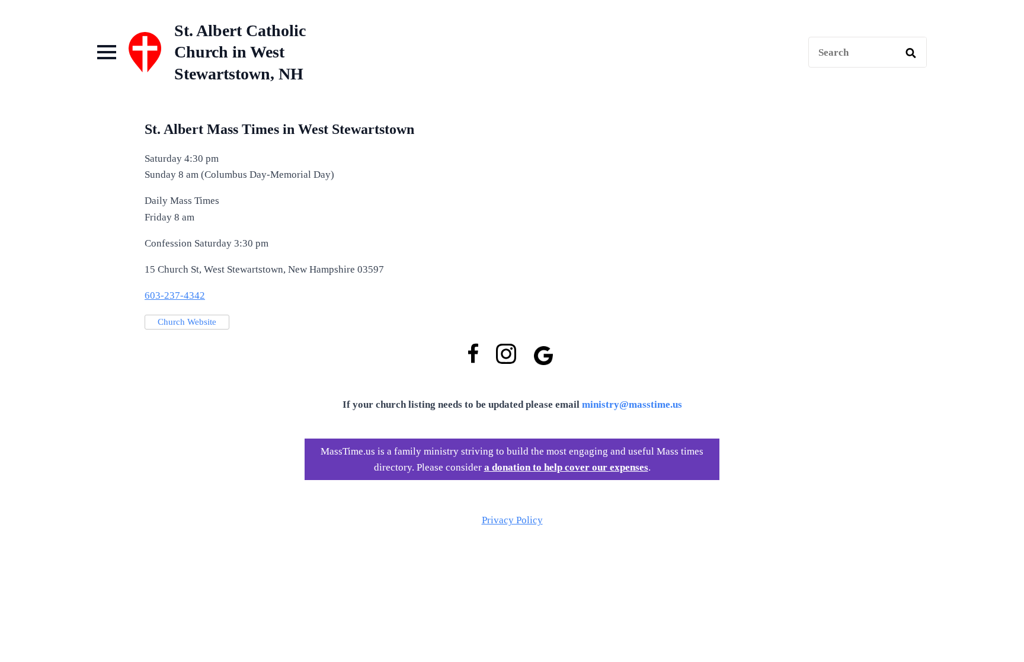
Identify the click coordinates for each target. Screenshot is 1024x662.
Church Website (187, 322)
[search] (910, 52)
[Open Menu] (106, 52)
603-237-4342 (175, 295)
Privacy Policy (512, 520)
